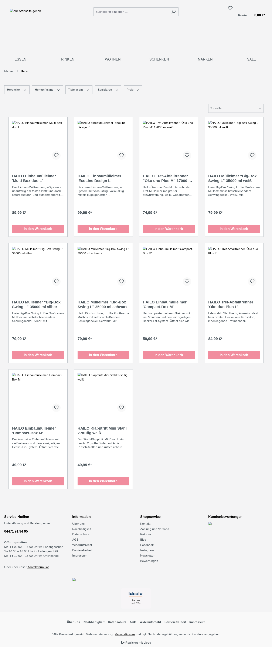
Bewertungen (149, 560)
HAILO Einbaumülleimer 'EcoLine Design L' (99, 178)
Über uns (78, 523)
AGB (75, 539)
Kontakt (145, 523)
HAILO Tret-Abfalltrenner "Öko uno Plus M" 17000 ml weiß (168, 178)
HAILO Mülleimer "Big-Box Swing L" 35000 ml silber (36, 304)
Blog (143, 539)
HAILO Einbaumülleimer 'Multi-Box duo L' (34, 178)
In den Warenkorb (38, 229)
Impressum (79, 555)
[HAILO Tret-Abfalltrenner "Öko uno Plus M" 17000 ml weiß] (169, 142)
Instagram (147, 550)
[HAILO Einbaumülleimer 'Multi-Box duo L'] (38, 142)
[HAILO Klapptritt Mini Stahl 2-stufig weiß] (103, 394)
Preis (130, 89)
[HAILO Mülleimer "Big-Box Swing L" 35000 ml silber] (38, 268)
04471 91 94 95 (16, 531)
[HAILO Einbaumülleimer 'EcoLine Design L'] (103, 142)
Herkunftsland (44, 89)
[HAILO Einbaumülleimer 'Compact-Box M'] (169, 268)
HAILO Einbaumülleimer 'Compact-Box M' (165, 304)
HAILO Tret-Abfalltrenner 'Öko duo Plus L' (230, 304)
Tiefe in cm (76, 89)
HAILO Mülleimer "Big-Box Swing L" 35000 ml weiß (232, 178)
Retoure (145, 534)
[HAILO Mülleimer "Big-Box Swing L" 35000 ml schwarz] (103, 268)
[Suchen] (173, 11)
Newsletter (147, 555)
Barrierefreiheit (82, 550)
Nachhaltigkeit (81, 529)
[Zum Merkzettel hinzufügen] (56, 155)
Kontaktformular (38, 567)
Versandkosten (125, 634)
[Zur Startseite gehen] (25, 10)
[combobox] (131, 11)
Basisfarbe (105, 89)
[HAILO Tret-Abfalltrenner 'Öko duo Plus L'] (234, 268)
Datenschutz (80, 534)
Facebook (147, 545)
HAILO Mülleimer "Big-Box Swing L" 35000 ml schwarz (103, 304)
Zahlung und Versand (154, 529)
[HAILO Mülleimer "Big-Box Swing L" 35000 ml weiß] (234, 142)
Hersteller (14, 89)
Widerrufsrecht (82, 545)
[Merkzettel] (230, 8)
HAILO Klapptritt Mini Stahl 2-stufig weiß (102, 430)
